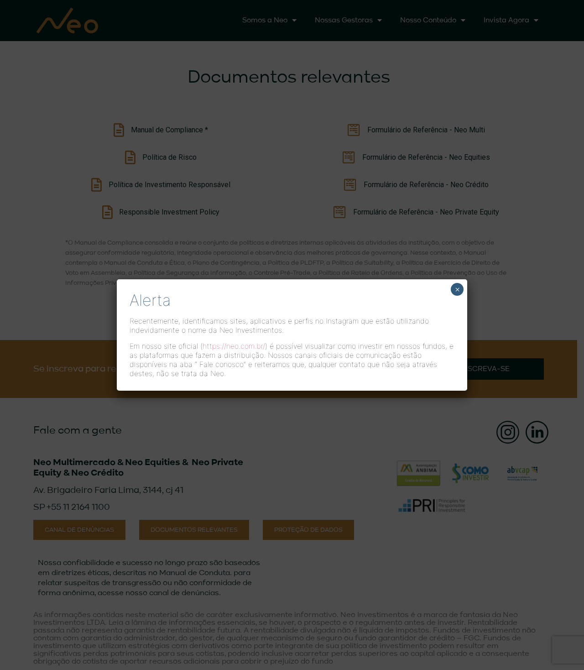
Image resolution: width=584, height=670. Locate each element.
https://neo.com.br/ (234, 346)
